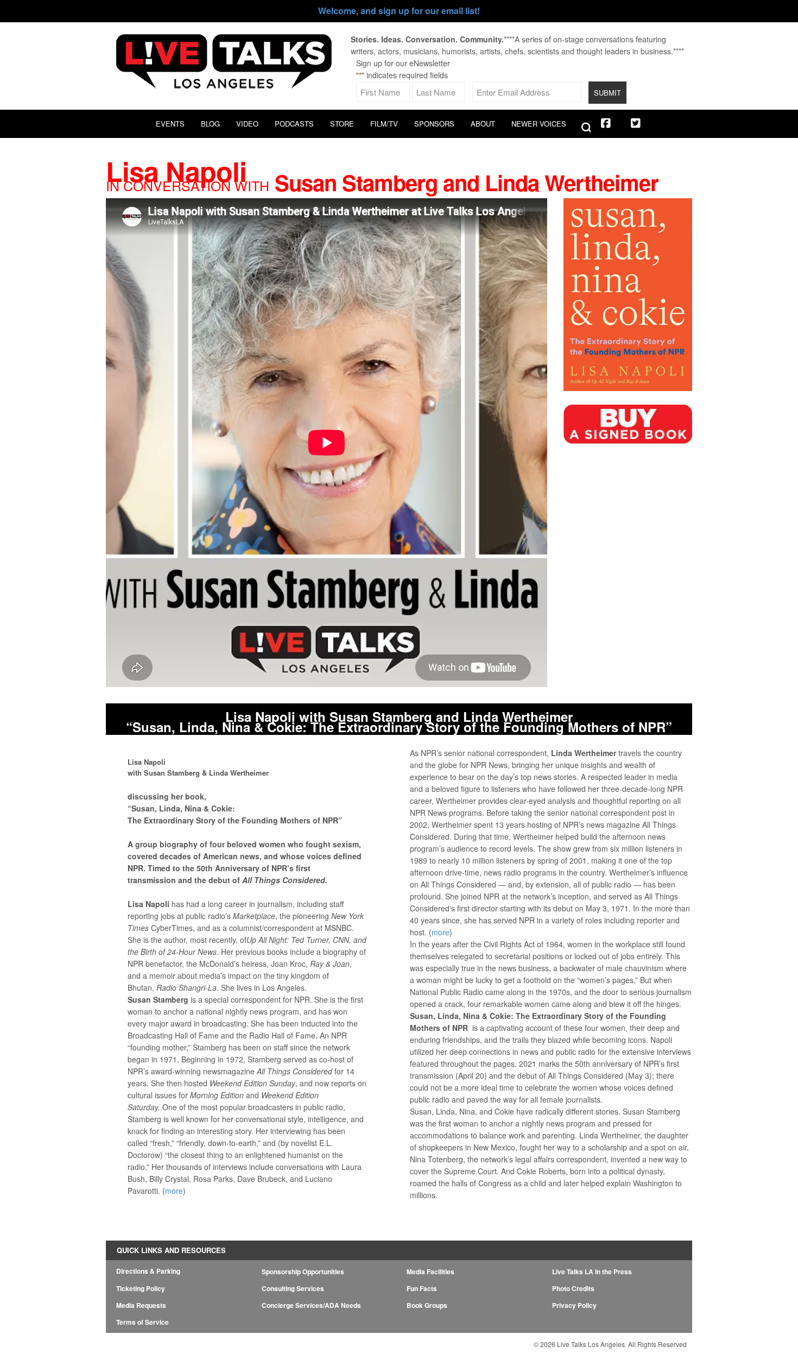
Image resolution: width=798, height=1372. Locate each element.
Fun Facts (422, 1288)
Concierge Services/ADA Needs (311, 1305)
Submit (607, 92)
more (174, 1190)
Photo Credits (573, 1288)
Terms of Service (142, 1322)
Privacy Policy (574, 1305)
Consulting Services (293, 1288)
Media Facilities (430, 1271)
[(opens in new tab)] (627, 443)
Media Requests (141, 1305)
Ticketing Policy (140, 1288)
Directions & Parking (148, 1271)
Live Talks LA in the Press (592, 1271)
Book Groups (427, 1305)
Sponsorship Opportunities (303, 1271)
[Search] (584, 128)
